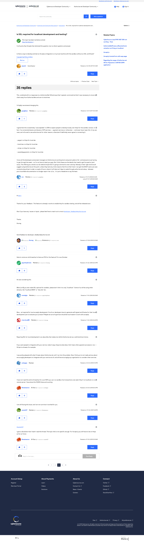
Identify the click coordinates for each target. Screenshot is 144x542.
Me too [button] (22, 60)
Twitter (105, 483)
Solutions (44, 489)
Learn (43, 483)
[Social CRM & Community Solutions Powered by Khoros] (125, 538)
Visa (94, 520)
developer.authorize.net (105, 1)
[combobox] (63, 16)
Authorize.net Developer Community (85, 6)
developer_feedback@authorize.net (75, 211)
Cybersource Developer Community (20, 6)
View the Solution (27, 42)
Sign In (127, 6)
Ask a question (98, 16)
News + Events (77, 489)
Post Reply (89, 456)
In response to (41, 110)
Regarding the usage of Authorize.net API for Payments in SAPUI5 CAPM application (115, 62)
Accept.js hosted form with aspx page (115, 56)
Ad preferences (126, 520)
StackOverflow (107, 492)
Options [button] (126, 25)
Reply (92, 74)
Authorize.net (104, 520)
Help (117, 6)
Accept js (106, 52)
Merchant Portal (16, 486)
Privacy (115, 520)
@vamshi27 (20, 427)
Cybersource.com (78, 483)
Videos (43, 486)
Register (13, 483)
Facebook (106, 486)
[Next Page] (66, 464)
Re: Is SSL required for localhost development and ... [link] (80, 25)
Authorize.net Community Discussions (47, 25)
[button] (19, 74)
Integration (62, 25)
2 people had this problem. (25, 57)
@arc (19, 195)
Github (105, 489)
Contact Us (76, 486)
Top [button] (18, 538)
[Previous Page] (48, 464)
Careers (75, 492)
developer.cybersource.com (121, 1)
